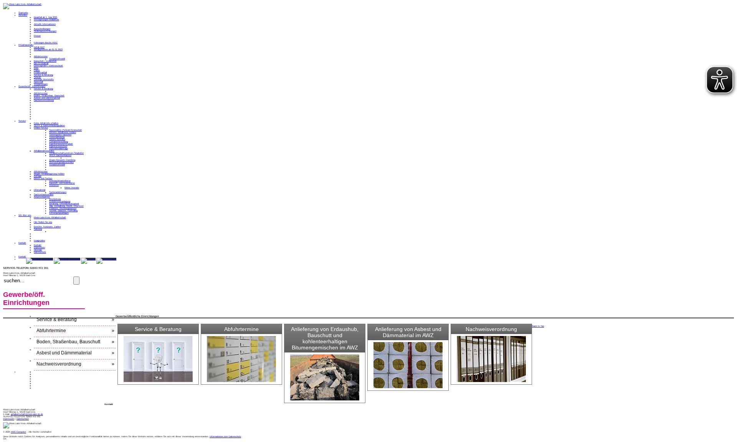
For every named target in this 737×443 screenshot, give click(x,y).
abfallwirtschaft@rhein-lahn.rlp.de (27, 414)
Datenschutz (23, 419)
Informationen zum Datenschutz (225, 436)
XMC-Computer (18, 432)
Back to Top (538, 326)
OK (5, 439)
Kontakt (22, 256)
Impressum (8, 419)
